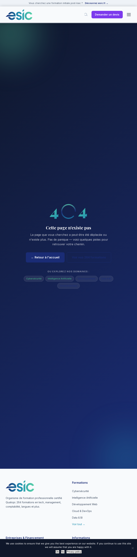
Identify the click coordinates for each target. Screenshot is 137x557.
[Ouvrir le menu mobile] (129, 14)
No (62, 551)
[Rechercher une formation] (86, 14)
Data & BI (106, 278)
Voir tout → (78, 524)
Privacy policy (74, 551)
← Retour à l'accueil (45, 257)
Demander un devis (107, 14)
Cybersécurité (34, 278)
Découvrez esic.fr (96, 3)
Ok (57, 551)
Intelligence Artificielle (60, 278)
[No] (132, 548)
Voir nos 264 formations (89, 257)
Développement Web (84, 504)
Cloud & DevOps (68, 285)
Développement (86, 278)
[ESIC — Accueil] (19, 14)
